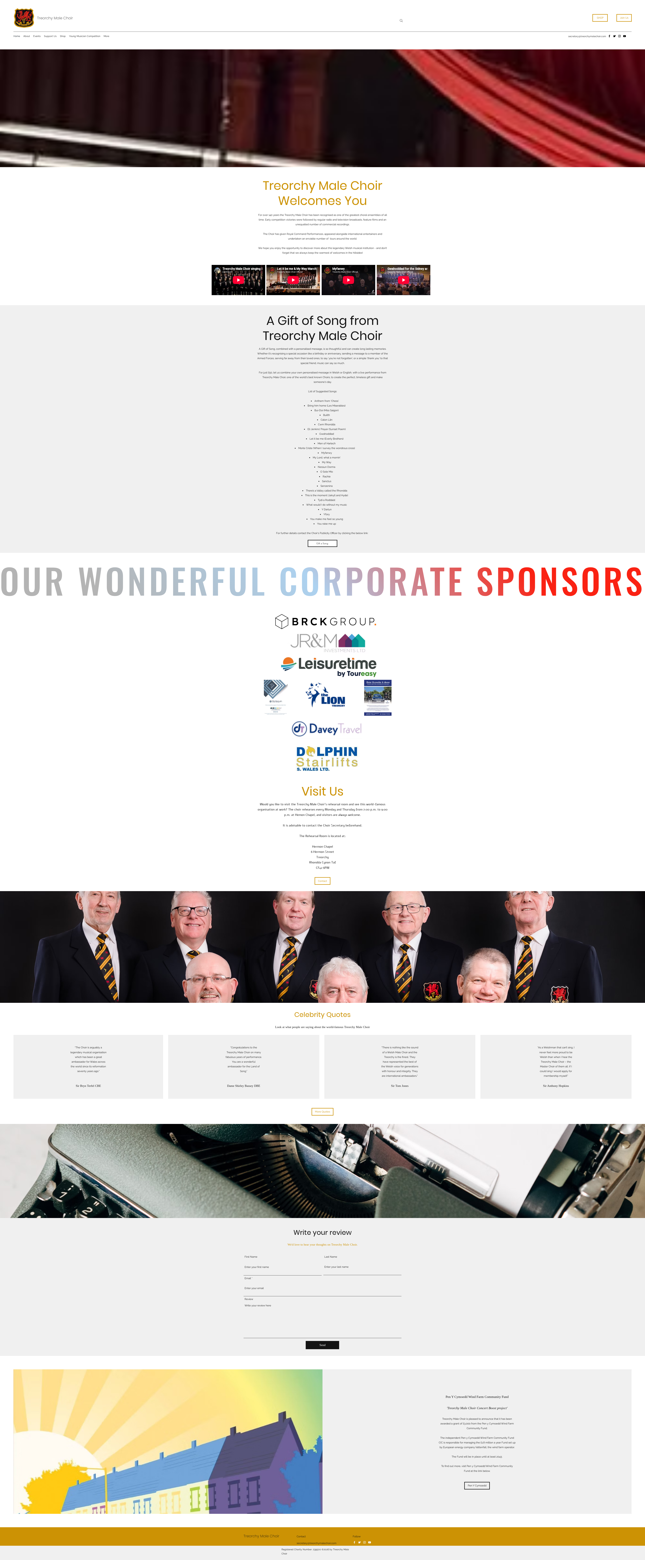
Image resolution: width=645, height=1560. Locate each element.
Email (248, 1278)
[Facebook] (609, 36)
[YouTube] (624, 36)
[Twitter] (614, 36)
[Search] (401, 20)
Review (249, 1299)
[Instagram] (619, 36)
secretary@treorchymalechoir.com (587, 36)
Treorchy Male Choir (55, 18)
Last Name (330, 1257)
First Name (251, 1257)
